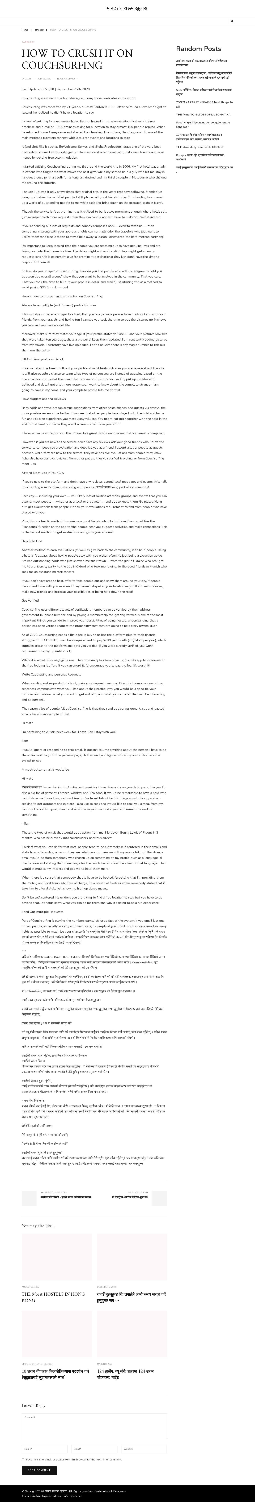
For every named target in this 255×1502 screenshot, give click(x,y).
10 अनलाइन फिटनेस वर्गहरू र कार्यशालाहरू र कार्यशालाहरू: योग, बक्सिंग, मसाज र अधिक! (199, 137)
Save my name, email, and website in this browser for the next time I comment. (74, 1459)
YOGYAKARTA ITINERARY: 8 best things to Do (204, 104)
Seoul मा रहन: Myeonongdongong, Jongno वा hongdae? (203, 125)
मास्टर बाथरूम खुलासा (127, 8)
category (28, 42)
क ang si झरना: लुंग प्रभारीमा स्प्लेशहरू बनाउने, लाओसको (200, 157)
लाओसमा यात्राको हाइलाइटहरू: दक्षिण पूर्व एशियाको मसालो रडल (201, 63)
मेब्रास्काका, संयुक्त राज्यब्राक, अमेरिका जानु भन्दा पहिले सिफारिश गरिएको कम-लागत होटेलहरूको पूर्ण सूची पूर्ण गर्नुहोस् (204, 77)
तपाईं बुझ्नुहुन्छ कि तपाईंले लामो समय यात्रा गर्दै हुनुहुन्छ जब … (204, 170)
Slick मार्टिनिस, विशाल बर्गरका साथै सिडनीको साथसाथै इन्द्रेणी (204, 92)
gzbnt (28, 78)
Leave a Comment (67, 79)
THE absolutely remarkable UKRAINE (200, 147)
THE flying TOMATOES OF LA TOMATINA (203, 115)
